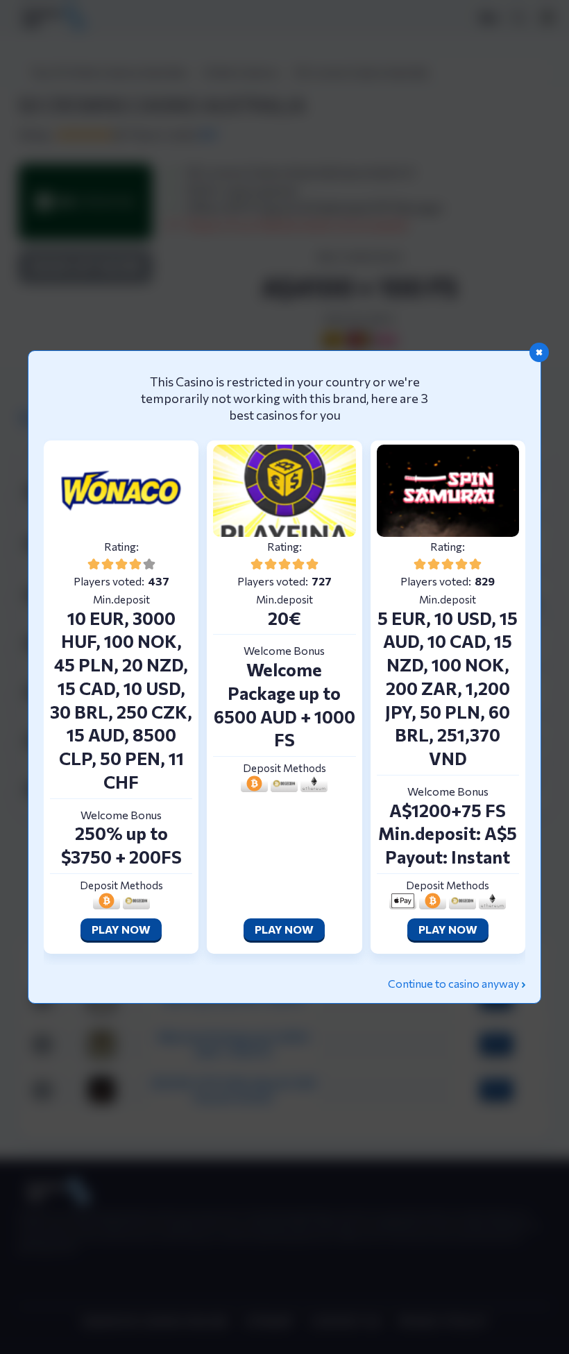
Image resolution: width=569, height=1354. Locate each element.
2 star (107, 564)
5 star (149, 564)
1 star (93, 564)
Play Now (121, 929)
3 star (121, 564)
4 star (135, 564)
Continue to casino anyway (453, 983)
